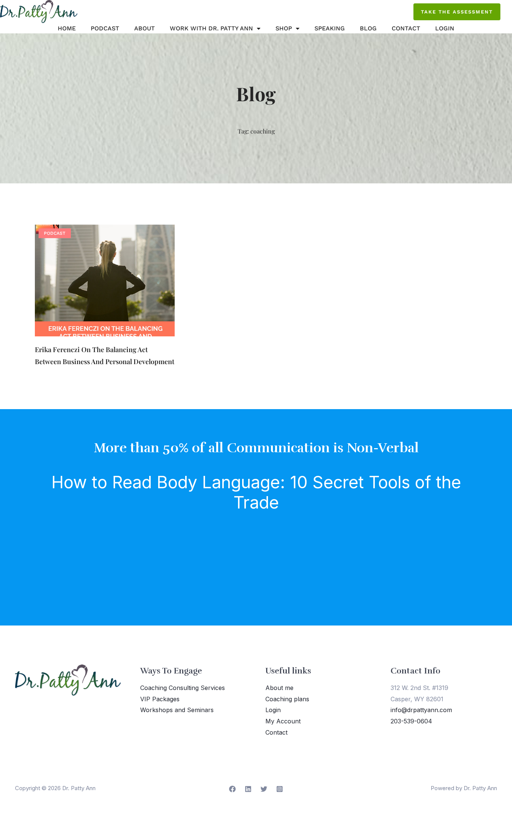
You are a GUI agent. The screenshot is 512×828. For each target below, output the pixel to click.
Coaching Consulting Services (182, 688)
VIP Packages (160, 699)
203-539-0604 (411, 721)
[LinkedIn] (248, 789)
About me (279, 688)
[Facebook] (232, 789)
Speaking (329, 28)
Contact (406, 28)
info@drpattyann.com (421, 710)
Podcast (105, 28)
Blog (368, 28)
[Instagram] (279, 789)
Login (444, 28)
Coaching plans (287, 699)
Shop (283, 28)
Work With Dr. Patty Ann (211, 28)
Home (67, 28)
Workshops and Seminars (177, 710)
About (144, 28)
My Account (283, 721)
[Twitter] (263, 789)
